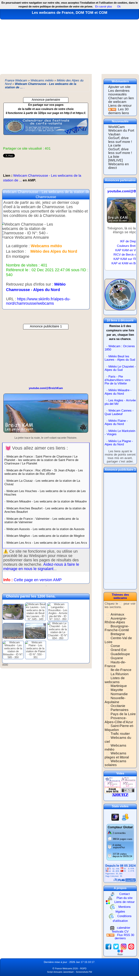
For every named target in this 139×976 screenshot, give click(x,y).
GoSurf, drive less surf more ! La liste (120, 153)
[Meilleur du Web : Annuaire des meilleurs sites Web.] (112, 790)
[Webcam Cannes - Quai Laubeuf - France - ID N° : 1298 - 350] (13, 630)
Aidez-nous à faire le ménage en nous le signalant (41, 566)
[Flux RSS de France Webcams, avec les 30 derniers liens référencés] (112, 109)
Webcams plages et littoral (117, 755)
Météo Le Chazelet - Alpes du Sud (120, 368)
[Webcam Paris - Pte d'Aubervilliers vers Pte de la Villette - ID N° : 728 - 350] (35, 630)
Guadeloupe (120, 654)
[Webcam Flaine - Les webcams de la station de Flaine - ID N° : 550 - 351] (35, 649)
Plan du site (124, 898)
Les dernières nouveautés (119, 92)
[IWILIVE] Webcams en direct (118, 164)
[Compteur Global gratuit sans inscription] (120, 842)
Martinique (119, 686)
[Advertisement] (69, 46)
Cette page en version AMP (38, 580)
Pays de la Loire (123, 714)
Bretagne (118, 634)
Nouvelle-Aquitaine (115, 700)
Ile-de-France (121, 670)
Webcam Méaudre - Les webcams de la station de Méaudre (46, 501)
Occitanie (118, 706)
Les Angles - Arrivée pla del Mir (120, 402)
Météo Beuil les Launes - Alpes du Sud (120, 358)
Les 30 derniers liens (118, 111)
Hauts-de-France (115, 664)
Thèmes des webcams (120, 596)
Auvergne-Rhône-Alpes (116, 620)
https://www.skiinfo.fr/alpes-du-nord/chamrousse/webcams (38, 301)
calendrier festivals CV (121, 929)
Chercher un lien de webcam (121, 100)
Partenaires (120, 710)
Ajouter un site (119, 87)
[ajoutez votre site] (120, 794)
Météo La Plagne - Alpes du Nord (119, 442)
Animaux (117, 614)
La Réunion (120, 674)
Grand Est (118, 650)
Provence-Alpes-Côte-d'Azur (119, 720)
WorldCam (116, 127)
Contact (124, 893)
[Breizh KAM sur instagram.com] (124, 946)
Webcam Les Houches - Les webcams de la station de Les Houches (45, 492)
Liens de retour (120, 105)
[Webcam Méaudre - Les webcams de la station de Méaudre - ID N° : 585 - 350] (13, 649)
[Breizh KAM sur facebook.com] (108, 946)
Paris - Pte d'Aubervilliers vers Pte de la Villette (117, 380)
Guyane (117, 658)
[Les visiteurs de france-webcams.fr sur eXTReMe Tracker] (125, 817)
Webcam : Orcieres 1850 (120, 347)
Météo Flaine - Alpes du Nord (116, 422)
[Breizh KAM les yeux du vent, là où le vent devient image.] (120, 296)
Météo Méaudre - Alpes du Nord (118, 391)
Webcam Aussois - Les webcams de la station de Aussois (45, 529)
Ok (118, 6)
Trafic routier (120, 733)
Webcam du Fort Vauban (121, 132)
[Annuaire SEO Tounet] (128, 790)
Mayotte (117, 690)
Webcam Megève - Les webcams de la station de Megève (45, 536)
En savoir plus (103, 6)
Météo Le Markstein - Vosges (120, 432)
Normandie (119, 694)
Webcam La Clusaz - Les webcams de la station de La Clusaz (42, 482)
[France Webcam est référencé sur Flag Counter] (120, 872)
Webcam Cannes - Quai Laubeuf (119, 412)
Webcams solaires (115, 763)
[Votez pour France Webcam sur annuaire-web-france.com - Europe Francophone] (128, 779)
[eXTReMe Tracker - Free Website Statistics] (115, 817)
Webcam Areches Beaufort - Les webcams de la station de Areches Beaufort (45, 510)
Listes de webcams (115, 680)
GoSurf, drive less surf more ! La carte (120, 141)
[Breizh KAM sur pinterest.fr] (131, 946)
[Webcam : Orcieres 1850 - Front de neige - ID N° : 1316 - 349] (13, 611)
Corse (115, 646)
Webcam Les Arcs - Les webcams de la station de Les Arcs (46, 542)
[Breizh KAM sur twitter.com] (116, 946)
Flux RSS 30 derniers (124, 936)
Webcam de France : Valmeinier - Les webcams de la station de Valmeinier (41, 520)
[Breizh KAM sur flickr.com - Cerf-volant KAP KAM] (120, 952)
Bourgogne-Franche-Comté (117, 628)
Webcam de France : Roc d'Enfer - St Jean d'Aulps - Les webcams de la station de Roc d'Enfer (43, 472)
